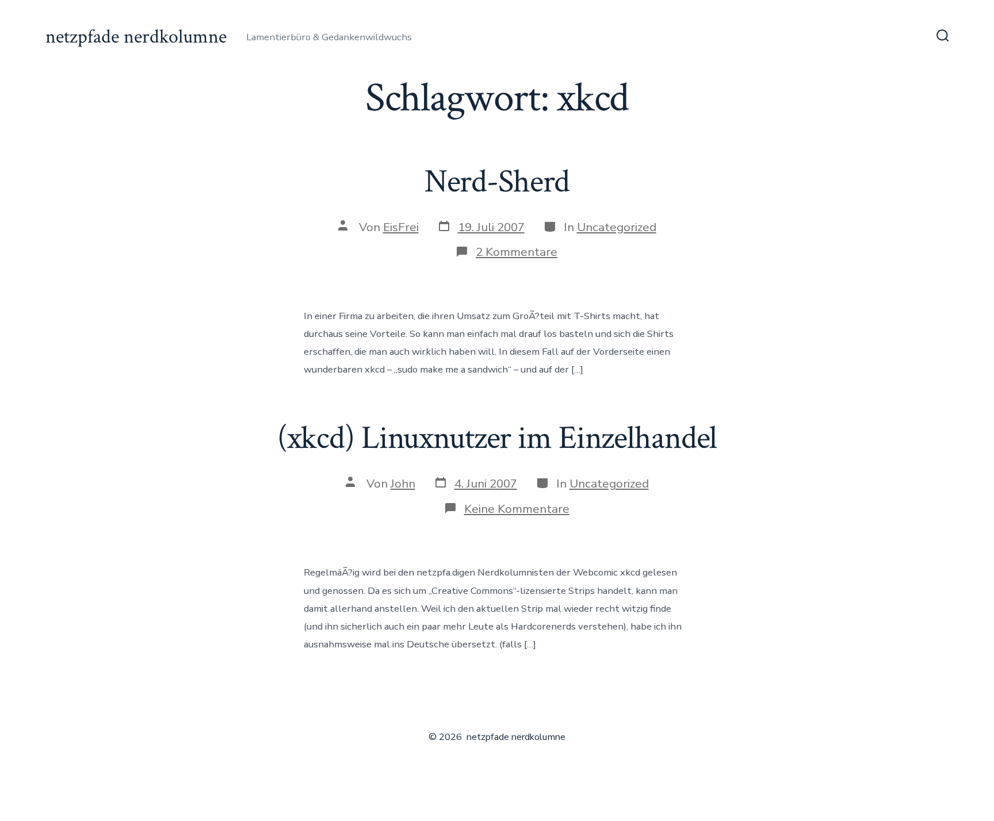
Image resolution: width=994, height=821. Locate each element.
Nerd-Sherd (497, 181)
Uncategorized (616, 227)
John (403, 483)
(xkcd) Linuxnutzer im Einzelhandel (497, 438)
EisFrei (401, 227)
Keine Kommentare (516, 509)
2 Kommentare (516, 252)
